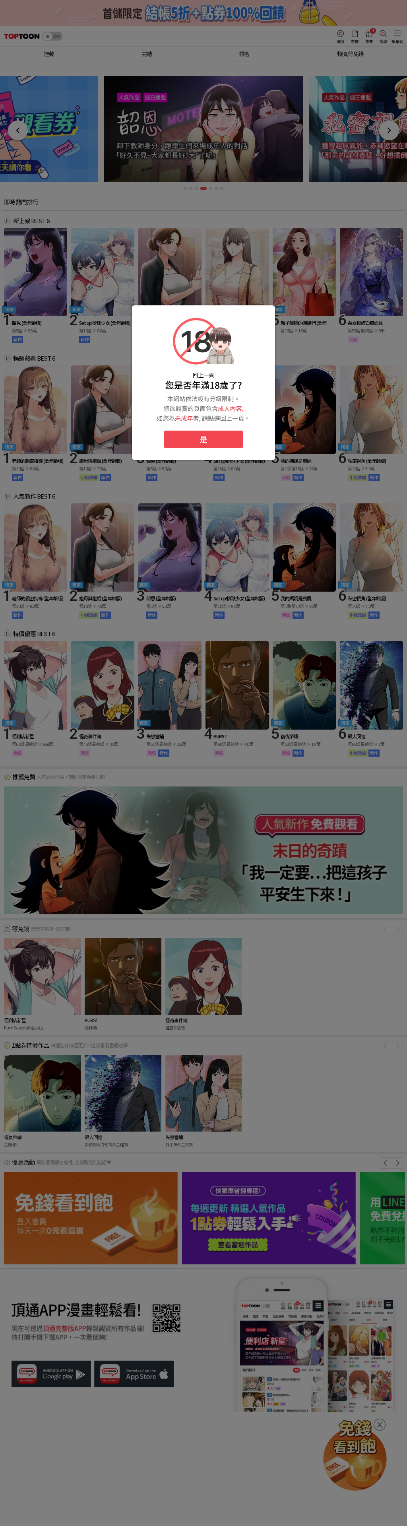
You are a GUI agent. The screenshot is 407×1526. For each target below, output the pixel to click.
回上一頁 (203, 375)
